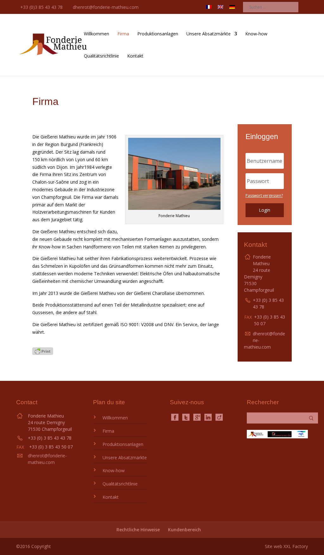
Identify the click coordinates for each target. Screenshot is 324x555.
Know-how (256, 34)
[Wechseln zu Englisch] (220, 9)
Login (264, 210)
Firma (123, 34)
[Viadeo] (219, 417)
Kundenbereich (184, 530)
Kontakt (135, 56)
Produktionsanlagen (157, 34)
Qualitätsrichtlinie (101, 56)
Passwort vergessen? (264, 195)
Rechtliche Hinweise (138, 530)
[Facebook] (175, 417)
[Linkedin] (208, 417)
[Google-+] (197, 417)
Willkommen (96, 34)
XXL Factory (296, 546)
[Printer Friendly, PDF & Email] (42, 353)
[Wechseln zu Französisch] (209, 9)
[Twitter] (186, 417)
